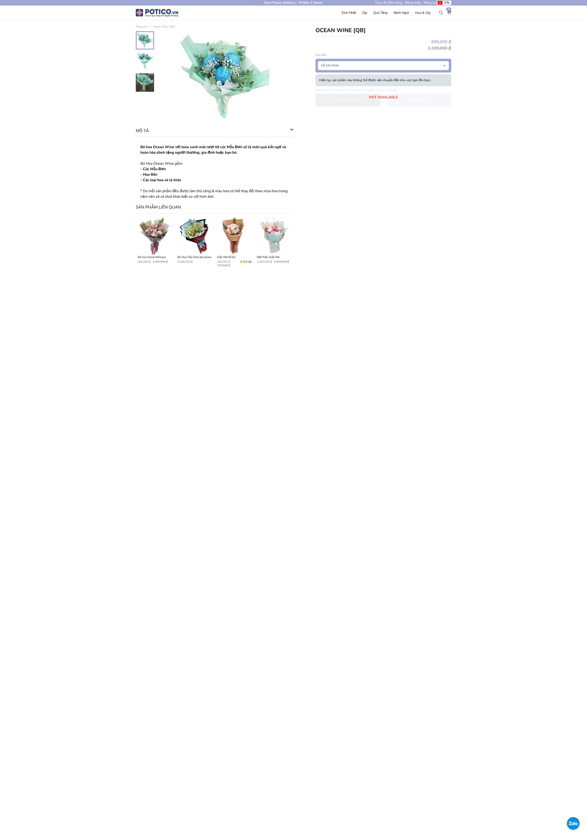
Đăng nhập (413, 2)
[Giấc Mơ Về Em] (234, 244)
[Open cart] (449, 13)
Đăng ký (430, 2)
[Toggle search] (441, 13)
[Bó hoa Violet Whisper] (155, 244)
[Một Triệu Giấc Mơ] (274, 244)
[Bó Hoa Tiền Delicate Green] (195, 244)
